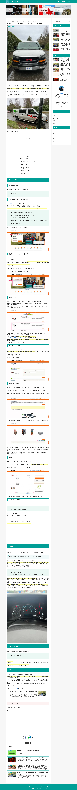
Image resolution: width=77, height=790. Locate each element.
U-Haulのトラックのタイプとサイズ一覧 (15, 337)
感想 (22, 174)
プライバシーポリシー (40, 786)
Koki (62, 93)
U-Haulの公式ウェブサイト (12, 203)
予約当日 (22, 171)
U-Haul (19, 91)
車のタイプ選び (24, 164)
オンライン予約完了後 (26, 170)
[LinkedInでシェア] (30, 737)
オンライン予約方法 (24, 158)
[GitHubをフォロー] (30, 743)
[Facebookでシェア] (26, 737)
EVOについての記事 (14, 688)
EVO (41, 676)
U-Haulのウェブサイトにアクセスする (28, 161)
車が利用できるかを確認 (26, 165)
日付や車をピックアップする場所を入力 (28, 162)
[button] (33, 737)
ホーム (29, 786)
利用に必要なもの (25, 159)
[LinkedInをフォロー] (28, 743)
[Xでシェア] (23, 737)
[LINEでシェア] (28, 737)
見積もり (23, 168)
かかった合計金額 (24, 173)
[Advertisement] (28, 146)
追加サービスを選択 (25, 167)
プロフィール (33, 786)
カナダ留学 (10, 733)
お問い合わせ (47, 786)
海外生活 (14, 733)
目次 (27, 156)
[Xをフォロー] (26, 743)
